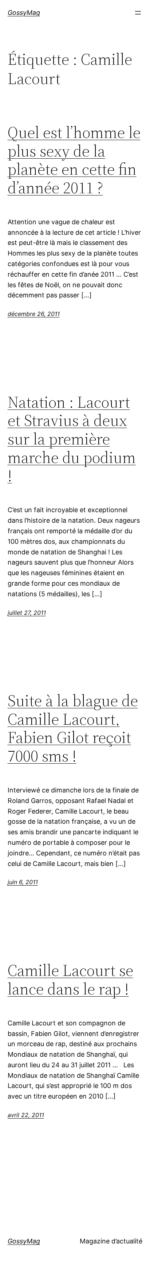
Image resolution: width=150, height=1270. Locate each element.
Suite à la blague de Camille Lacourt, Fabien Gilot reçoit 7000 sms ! (73, 728)
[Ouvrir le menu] (138, 12)
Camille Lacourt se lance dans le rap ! (70, 979)
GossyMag (24, 12)
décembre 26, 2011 (34, 313)
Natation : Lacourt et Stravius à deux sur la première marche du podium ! (72, 439)
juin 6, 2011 (23, 882)
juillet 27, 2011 (27, 612)
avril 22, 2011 (26, 1115)
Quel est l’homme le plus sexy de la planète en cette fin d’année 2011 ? (74, 160)
